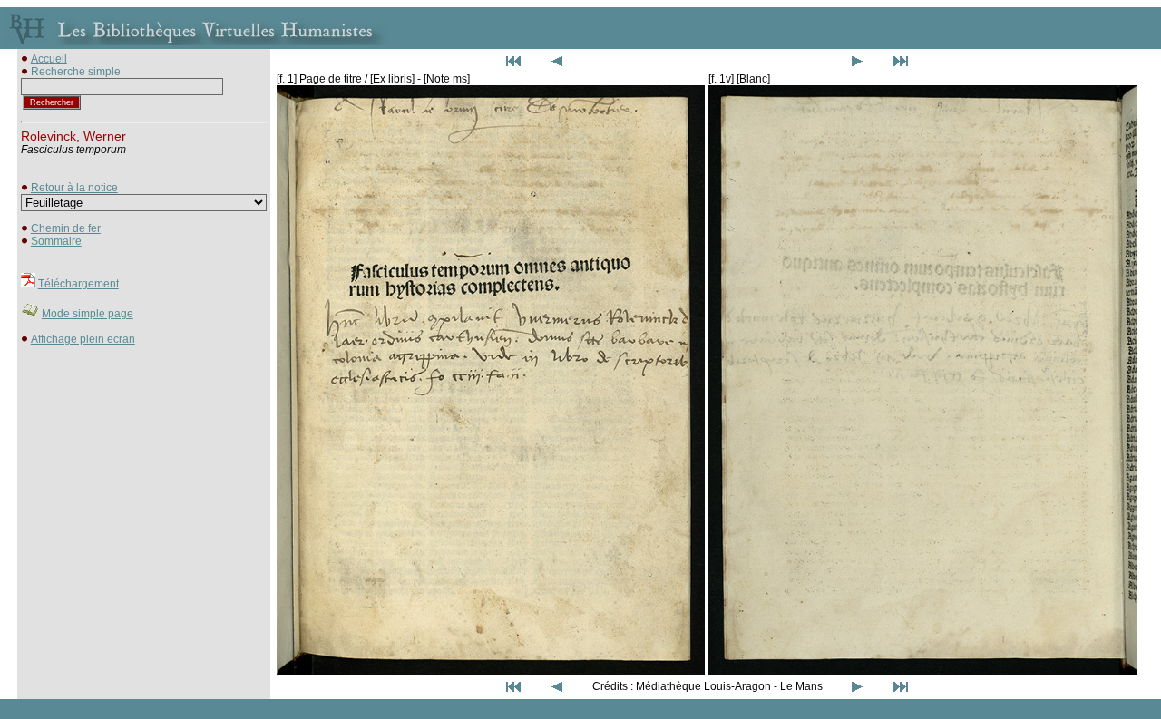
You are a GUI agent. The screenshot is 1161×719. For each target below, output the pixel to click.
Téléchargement (78, 283)
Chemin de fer (66, 228)
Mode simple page (87, 313)
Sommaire (56, 241)
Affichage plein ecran (83, 339)
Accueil (49, 59)
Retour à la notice (74, 187)
